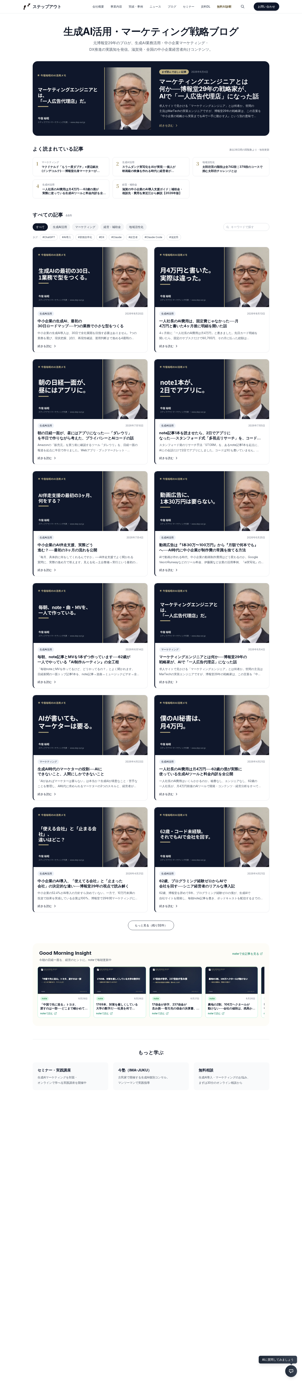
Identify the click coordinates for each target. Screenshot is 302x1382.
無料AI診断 (224, 6)
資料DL (205, 6)
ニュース (155, 6)
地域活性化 (136, 227)
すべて (40, 227)
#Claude (116, 237)
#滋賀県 (173, 237)
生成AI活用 (60, 227)
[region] (151, 992)
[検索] (242, 6)
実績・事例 (136, 6)
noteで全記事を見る (245, 953)
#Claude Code (153, 237)
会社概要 (98, 6)
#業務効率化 (85, 237)
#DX (101, 237)
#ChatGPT (49, 237)
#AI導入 (66, 237)
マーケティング (85, 227)
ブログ (172, 6)
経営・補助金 (112, 227)
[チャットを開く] (291, 1371)
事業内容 (116, 6)
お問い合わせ (266, 6)
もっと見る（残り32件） (151, 925)
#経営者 (133, 237)
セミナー (188, 6)
